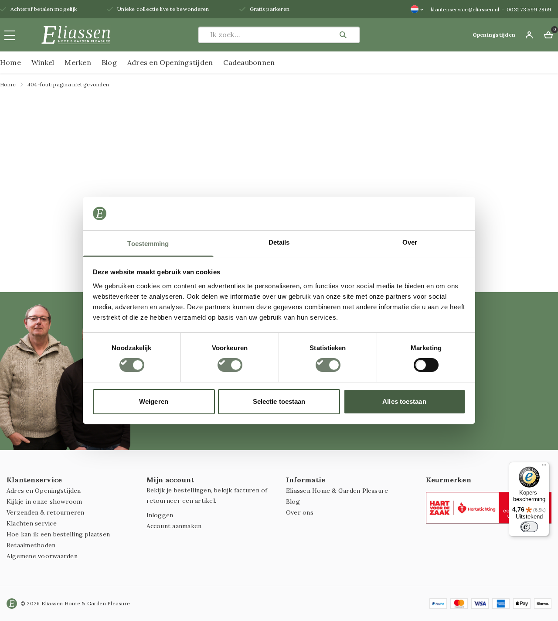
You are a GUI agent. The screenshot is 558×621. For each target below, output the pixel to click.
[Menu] (544, 467)
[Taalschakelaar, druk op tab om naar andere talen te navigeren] (417, 9)
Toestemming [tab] (148, 243)
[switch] (230, 365)
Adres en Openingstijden (170, 62)
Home (10, 62)
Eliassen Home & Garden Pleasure (337, 491)
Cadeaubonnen (249, 62)
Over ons (299, 512)
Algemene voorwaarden (42, 556)
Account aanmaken (174, 526)
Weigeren (153, 401)
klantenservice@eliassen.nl (465, 9)
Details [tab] (279, 242)
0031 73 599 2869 (529, 9)
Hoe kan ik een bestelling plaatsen (58, 534)
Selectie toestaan (279, 401)
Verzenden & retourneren (46, 512)
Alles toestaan (404, 401)
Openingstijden (494, 34)
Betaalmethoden (31, 545)
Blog (109, 62)
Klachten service (32, 523)
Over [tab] (409, 242)
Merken (78, 62)
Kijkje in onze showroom (44, 501)
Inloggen (160, 515)
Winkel (42, 62)
